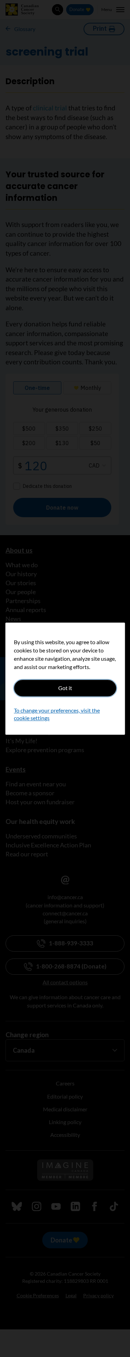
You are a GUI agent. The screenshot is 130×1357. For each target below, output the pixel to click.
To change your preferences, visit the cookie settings (57, 714)
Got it (65, 688)
